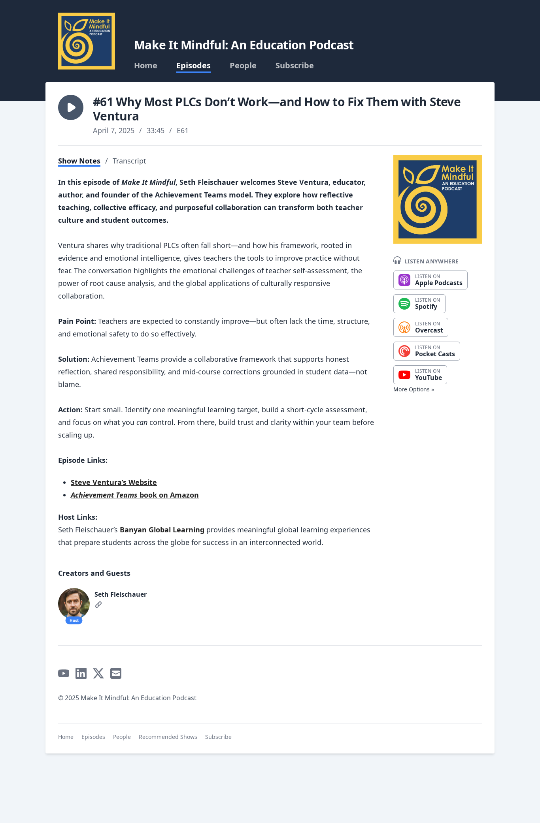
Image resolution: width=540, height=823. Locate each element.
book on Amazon (135, 495)
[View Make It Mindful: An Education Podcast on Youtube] (63, 673)
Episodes (193, 66)
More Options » (413, 389)
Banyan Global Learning (162, 529)
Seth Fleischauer (120, 594)
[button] (70, 107)
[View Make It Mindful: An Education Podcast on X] (98, 673)
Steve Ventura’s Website (114, 482)
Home (145, 66)
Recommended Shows (168, 736)
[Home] (86, 41)
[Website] (98, 605)
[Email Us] (115, 673)
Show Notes (79, 160)
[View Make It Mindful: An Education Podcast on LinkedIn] (81, 673)
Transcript (129, 160)
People (243, 66)
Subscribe (295, 66)
